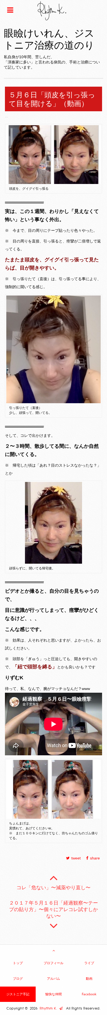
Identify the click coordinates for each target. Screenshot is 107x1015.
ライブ (89, 963)
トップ (18, 963)
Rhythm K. (49, 1008)
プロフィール (53, 963)
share (95, 858)
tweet (76, 858)
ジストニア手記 (17, 994)
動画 (89, 978)
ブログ (18, 978)
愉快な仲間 (53, 994)
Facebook (89, 994)
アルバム (53, 978)
